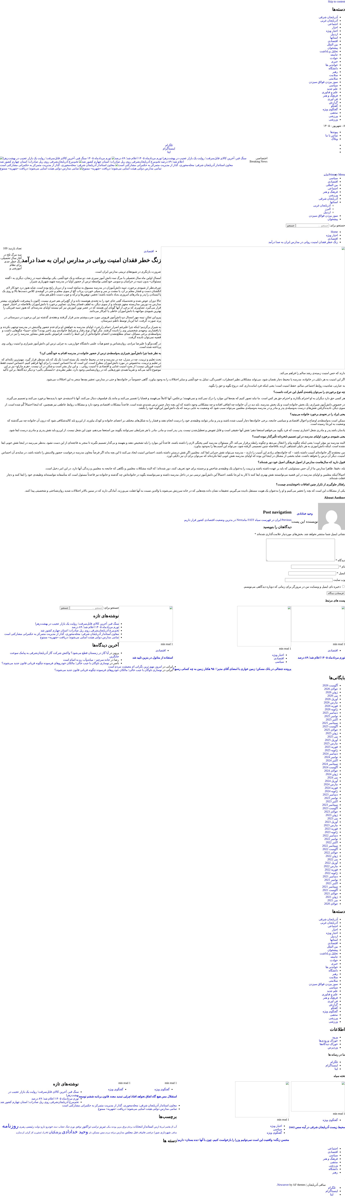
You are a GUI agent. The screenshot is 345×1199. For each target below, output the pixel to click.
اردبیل (334, 34)
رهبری (22, 1126)
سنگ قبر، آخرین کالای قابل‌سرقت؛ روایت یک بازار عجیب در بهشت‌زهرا (77, 623)
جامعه (334, 54)
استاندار (148, 1126)
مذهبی (334, 112)
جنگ (67, 1126)
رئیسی (30, 1126)
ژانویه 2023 (331, 832)
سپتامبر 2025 (330, 722)
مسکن (95, 1132)
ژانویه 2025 (331, 750)
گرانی (27, 1133)
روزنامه (10, 1126)
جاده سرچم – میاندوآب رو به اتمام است (86, 659)
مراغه (113, 1132)
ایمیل (341, 573)
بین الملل (332, 44)
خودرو (49, 1126)
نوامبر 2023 (331, 797)
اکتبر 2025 (332, 719)
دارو (43, 1126)
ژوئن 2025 (332, 733)
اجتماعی (333, 23)
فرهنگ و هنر (330, 95)
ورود (335, 1037)
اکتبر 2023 (332, 801)
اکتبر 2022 (332, 842)
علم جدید (332, 88)
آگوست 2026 (330, 685)
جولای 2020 (331, 903)
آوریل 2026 (331, 699)
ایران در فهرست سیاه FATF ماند (266, 519)
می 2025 (332, 736)
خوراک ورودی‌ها (328, 1040)
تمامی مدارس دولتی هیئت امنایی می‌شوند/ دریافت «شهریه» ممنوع (39, 168)
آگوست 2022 (330, 849)
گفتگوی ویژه (330, 109)
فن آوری (333, 99)
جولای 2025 (331, 729)
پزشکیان (55, 1132)
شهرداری (165, 1132)
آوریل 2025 (331, 739)
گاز (32, 1133)
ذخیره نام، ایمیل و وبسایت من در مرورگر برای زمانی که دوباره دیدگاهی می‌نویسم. (292, 586)
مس (102, 1132)
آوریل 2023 (331, 821)
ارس (156, 1126)
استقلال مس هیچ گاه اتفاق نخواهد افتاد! (153, 1096)
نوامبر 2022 (331, 838)
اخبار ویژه (332, 30)
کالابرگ (45, 1133)
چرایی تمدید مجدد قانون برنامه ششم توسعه (104, 1096)
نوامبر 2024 (331, 757)
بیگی (108, 1127)
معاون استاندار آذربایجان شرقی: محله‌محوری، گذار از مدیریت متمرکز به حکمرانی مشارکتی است (57, 165)
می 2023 (332, 818)
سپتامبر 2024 (330, 763)
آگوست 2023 (330, 808)
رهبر (335, 71)
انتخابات (137, 1126)
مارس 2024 (331, 784)
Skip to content (336, 1)
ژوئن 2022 (332, 855)
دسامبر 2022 (330, 835)
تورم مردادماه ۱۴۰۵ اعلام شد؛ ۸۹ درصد (321, 657)
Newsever (283, 1184)
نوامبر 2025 (331, 716)
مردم (107, 1132)
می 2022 (332, 859)
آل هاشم (169, 1127)
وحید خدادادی (305, 513)
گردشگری (20, 1133)
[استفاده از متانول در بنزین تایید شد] (146, 640)
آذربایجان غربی (329, 20)
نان (90, 1132)
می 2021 (332, 900)
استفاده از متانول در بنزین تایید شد (152, 657)
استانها (334, 37)
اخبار (335, 27)
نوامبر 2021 (331, 879)
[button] (337, 174)
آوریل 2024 (331, 780)
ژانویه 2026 (331, 709)
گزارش (333, 102)
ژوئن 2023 (332, 815)
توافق (78, 1127)
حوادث (334, 58)
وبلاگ (334, 138)
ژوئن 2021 (332, 896)
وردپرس (333, 1047)
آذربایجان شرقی (328, 17)
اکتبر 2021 (332, 883)
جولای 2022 (331, 852)
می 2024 (332, 777)
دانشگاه (333, 68)
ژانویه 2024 (331, 791)
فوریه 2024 (331, 787)
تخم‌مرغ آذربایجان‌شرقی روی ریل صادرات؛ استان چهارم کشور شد (39, 161)
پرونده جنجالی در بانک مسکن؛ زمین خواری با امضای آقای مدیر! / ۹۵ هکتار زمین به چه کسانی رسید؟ (232, 668)
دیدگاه (340, 560)
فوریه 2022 (331, 869)
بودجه (113, 1127)
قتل (136, 1132)
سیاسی (333, 85)
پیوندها (334, 132)
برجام (129, 1127)
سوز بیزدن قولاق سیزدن (323, 81)
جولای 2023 (331, 811)
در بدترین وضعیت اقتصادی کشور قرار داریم (213, 519)
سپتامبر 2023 (330, 804)
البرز (328, 208)
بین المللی (332, 184)
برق (124, 1126)
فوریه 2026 (331, 705)
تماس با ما (331, 135)
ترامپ (95, 1126)
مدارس (120, 1132)
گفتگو (334, 105)
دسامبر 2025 (330, 712)
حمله (56, 1127)
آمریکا (162, 1127)
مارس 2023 (331, 825)
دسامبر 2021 (330, 876)
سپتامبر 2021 (330, 886)
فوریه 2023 (331, 828)
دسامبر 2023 (330, 794)
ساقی (174, 1133)
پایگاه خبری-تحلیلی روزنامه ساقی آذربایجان (306, 163)
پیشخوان (333, 47)
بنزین (119, 1127)
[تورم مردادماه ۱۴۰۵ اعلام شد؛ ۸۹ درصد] (318, 640)
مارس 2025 (331, 743)
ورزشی (333, 116)
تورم (72, 1127)
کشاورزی (38, 1133)
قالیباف (141, 1132)
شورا (157, 1132)
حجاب (61, 1126)
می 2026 (332, 695)
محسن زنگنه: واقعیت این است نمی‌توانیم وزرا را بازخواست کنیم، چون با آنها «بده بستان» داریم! (233, 1139)
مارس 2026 (331, 702)
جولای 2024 (331, 770)
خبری (334, 61)
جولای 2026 (331, 688)
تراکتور (86, 1126)
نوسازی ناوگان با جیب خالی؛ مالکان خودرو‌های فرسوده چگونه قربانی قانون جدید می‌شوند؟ (55, 663)
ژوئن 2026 (332, 692)
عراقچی (149, 1132)
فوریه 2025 (331, 746)
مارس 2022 (331, 866)
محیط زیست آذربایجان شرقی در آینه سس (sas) (317, 1127)
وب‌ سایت (339, 579)
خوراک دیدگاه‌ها (329, 1044)
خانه (326, 174)
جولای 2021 (331, 893)
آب (175, 1126)
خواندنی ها (332, 64)
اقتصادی (333, 41)
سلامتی (333, 78)
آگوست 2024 (330, 767)
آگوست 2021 (330, 890)
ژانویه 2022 (331, 872)
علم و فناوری (330, 92)
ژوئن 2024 (332, 774)
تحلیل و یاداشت (329, 51)
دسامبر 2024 (330, 753)
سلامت (333, 75)
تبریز (102, 1126)
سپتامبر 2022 (330, 845)
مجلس (129, 1132)
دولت (37, 1126)
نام (342, 566)
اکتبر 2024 (332, 760)
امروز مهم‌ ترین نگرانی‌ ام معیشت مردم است (135, 666)
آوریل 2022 (331, 862)
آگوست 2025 (330, 726)
